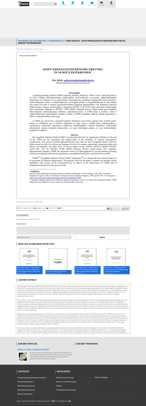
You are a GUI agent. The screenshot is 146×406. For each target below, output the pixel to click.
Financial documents (25, 382)
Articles (73, 5)
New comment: (21, 224)
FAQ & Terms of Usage (65, 378)
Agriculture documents (26, 390)
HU (31, 4)
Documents (63, 5)
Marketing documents (26, 386)
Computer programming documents (31, 378)
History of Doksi (101, 377)
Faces (82, 5)
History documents (24, 394)
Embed (126, 208)
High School (92, 5)
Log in (111, 5)
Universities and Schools (65, 390)
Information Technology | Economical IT (41, 40)
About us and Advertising (66, 382)
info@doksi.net (62, 401)
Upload (101, 5)
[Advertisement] (73, 23)
